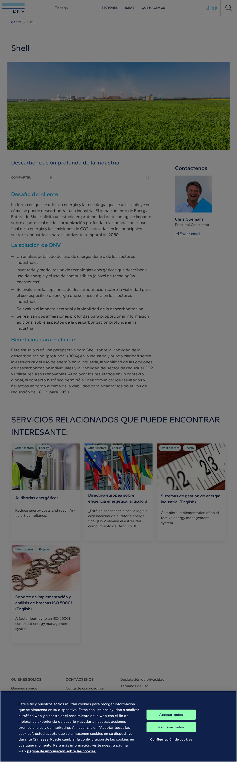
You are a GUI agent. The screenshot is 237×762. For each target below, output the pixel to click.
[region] (118, 726)
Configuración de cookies (171, 739)
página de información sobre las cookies (61, 751)
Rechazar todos (171, 727)
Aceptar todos (171, 715)
